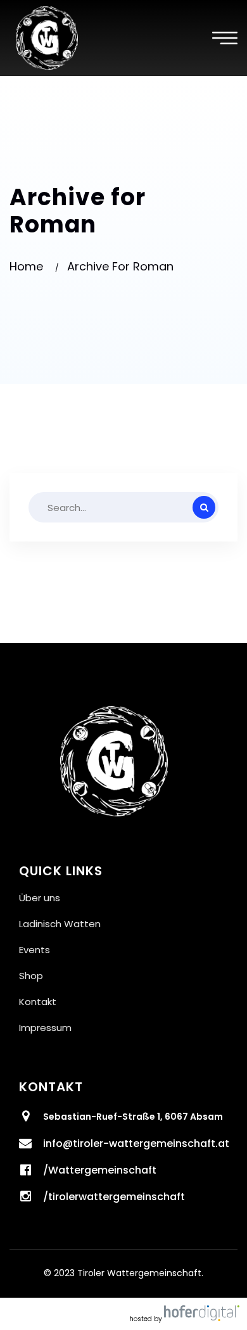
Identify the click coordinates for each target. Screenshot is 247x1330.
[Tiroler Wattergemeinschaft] (47, 37)
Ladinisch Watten (60, 923)
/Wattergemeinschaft (99, 1170)
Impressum (45, 1027)
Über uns (39, 897)
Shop (31, 975)
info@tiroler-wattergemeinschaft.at (136, 1143)
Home (29, 266)
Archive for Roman (120, 266)
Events (34, 949)
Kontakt (37, 1001)
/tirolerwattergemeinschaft (114, 1196)
